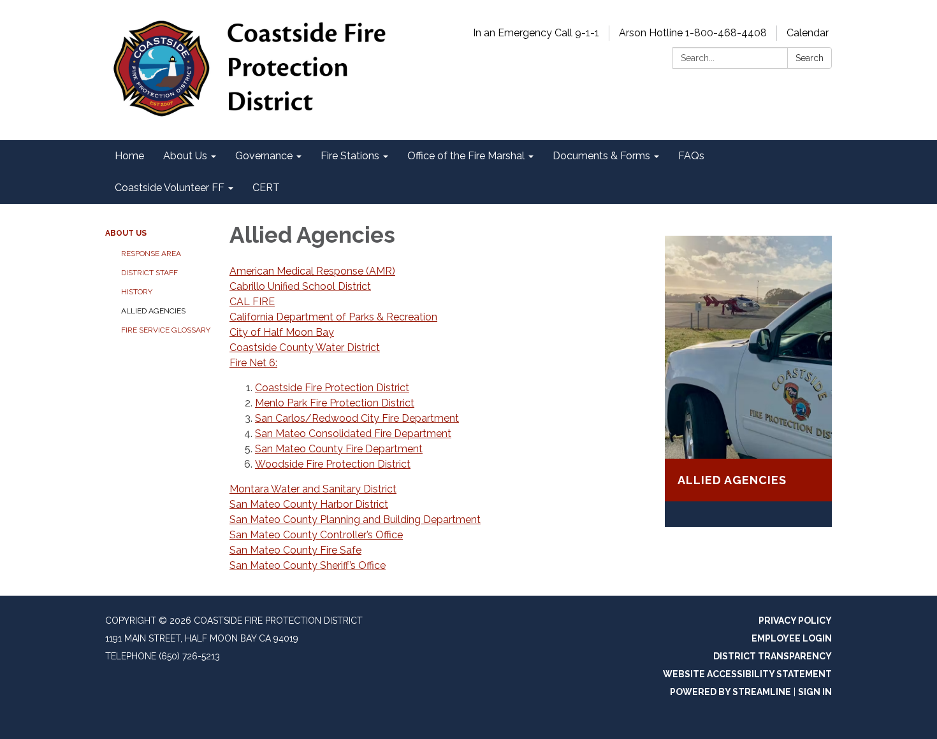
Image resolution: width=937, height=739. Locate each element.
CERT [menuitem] (266, 188)
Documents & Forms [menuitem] (601, 156)
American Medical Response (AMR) (312, 271)
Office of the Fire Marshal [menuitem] (466, 156)
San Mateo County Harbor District (308, 504)
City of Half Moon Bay (281, 332)
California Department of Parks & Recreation (333, 317)
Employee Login (792, 638)
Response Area (151, 253)
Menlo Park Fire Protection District (334, 403)
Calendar (808, 33)
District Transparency (772, 656)
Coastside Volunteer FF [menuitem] (169, 188)
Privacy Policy (795, 620)
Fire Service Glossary (165, 330)
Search (809, 58)
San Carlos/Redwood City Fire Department (357, 418)
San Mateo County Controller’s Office (316, 535)
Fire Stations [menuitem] (350, 156)
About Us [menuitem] (185, 156)
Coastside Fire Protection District (332, 388)
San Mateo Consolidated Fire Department (353, 433)
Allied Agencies (153, 310)
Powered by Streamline (730, 692)
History (136, 291)
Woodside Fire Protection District (332, 464)
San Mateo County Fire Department (339, 449)
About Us (126, 233)
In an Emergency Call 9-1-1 (536, 33)
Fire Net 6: (253, 363)
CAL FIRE (252, 302)
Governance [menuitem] (264, 156)
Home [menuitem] (129, 156)
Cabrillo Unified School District (300, 286)
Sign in (815, 692)
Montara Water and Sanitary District (312, 489)
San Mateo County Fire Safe (295, 550)
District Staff (149, 272)
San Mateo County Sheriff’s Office (307, 565)
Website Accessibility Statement (747, 674)
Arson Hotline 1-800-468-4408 (693, 33)
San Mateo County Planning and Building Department (355, 519)
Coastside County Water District (304, 347)
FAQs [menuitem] (691, 156)
